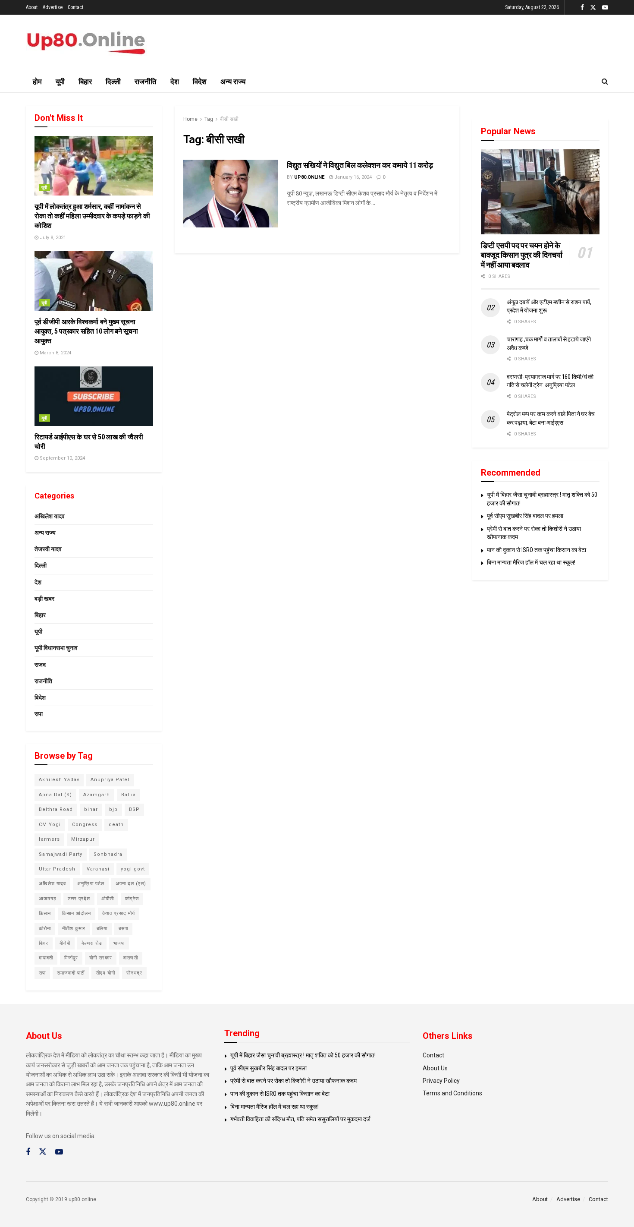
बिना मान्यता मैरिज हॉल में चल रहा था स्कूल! (531, 562)
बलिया (102, 928)
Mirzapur (83, 839)
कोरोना (45, 928)
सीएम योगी (105, 973)
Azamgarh (96, 795)
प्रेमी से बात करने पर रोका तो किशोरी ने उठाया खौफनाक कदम (293, 1080)
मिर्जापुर (71, 958)
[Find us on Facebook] (582, 7)
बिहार (85, 81)
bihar (91, 809)
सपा (39, 713)
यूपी (60, 81)
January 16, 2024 (352, 177)
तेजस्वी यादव (48, 549)
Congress (84, 824)
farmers (49, 839)
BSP (134, 809)
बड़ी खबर (44, 598)
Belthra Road (56, 809)
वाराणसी (130, 958)
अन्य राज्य (232, 81)
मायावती (46, 958)
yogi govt (133, 869)
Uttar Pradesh (57, 869)
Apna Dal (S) (55, 795)
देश (174, 81)
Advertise (53, 7)
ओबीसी (107, 899)
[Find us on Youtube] (605, 7)
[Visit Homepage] (86, 43)
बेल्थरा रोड (92, 943)
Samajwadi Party (60, 854)
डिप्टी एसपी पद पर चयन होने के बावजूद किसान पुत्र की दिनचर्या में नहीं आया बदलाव (521, 255)
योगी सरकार (100, 958)
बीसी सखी (229, 119)
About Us (435, 1068)
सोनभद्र (134, 973)
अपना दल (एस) (131, 883)
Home (190, 119)
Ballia (128, 795)
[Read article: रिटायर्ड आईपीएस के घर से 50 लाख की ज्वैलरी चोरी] (94, 396)
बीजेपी (65, 943)
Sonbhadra (108, 854)
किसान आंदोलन (76, 913)
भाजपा (119, 943)
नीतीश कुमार (73, 928)
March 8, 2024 (54, 353)
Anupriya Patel (110, 779)
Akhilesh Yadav (59, 779)
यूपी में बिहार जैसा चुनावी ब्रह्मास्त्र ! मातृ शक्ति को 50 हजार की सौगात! (303, 1055)
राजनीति (146, 81)
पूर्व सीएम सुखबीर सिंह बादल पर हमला (525, 515)
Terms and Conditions (452, 1093)
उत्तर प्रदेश (79, 899)
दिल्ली (113, 81)
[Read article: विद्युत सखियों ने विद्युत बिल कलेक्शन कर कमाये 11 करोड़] (230, 193)
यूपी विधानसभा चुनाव (56, 647)
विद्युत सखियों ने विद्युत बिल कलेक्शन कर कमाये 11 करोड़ (360, 165)
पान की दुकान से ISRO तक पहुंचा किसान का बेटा (536, 549)
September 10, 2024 (61, 458)
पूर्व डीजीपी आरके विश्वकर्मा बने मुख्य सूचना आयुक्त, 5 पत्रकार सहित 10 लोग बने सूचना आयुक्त (86, 331)
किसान (45, 913)
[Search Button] (605, 81)
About (32, 7)
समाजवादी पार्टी (71, 973)
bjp (113, 809)
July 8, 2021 (52, 237)
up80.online (309, 177)
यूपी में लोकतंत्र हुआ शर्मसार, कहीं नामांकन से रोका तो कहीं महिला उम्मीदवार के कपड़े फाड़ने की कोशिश (92, 216)
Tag (208, 119)
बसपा (123, 928)
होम (37, 81)
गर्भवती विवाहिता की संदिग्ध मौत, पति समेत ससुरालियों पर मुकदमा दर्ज (300, 1119)
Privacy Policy (441, 1080)
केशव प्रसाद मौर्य (118, 913)
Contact (75, 7)
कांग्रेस (132, 899)
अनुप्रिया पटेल (90, 883)
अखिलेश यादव (50, 516)
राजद (40, 664)
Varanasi (98, 869)
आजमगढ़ (47, 899)
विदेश (200, 81)
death (116, 824)
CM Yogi (50, 824)
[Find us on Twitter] (593, 7)
